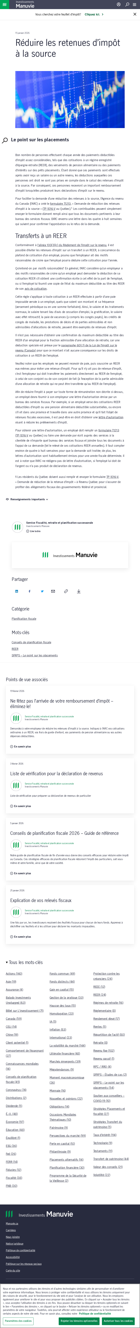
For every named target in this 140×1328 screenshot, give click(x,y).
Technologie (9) (102, 1143)
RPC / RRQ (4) (102, 1066)
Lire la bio (35, 531)
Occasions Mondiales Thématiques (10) (63, 1117)
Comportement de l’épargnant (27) (25, 1053)
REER (15, 649)
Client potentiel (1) (17, 1042)
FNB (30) (11, 1186)
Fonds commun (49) (62, 973)
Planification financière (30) (67, 1167)
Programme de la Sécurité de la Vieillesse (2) (68, 1178)
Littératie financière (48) (65, 1053)
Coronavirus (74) (16, 1090)
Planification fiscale (24, 618)
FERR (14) (12, 1162)
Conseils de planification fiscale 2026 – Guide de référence (64, 833)
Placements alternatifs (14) (66, 1159)
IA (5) (53, 1021)
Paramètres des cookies (18, 1321)
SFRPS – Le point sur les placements (35, 655)
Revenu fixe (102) (103, 1050)
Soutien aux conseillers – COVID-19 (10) (109, 1098)
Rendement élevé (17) (106, 1018)
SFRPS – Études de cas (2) (110, 1074)
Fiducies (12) (13, 1170)
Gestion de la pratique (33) (66, 997)
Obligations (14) (59, 1106)
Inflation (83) (58, 1029)
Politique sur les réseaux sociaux (24, 1264)
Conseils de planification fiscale (31, 642)
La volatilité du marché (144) (67, 1045)
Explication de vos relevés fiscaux (40, 900)
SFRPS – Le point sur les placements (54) (108, 1085)
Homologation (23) (62, 1013)
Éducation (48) (15, 1130)
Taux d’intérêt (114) (104, 1135)
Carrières (11, 1230)
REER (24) (99, 994)
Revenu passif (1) (103, 1058)
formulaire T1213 (60, 203)
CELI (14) (11, 1026)
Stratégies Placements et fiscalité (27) (109, 1111)
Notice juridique (14, 1244)
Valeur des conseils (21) (107, 1167)
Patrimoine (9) (59, 1127)
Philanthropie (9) (60, 1151)
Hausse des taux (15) (63, 1005)
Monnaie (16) (58, 1090)
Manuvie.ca (12, 1223)
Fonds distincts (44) (62, 981)
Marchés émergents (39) (65, 1061)
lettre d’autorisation (111, 417)
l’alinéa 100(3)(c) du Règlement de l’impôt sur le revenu (71, 245)
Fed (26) (11, 1154)
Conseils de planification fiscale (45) (21, 1080)
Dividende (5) (14, 1106)
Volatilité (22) (101, 1175)
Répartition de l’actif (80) (109, 1034)
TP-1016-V (49, 208)
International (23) (61, 1037)
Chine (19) (12, 1034)
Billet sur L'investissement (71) (25, 1010)
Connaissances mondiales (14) (22, 1066)
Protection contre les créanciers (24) (106, 976)
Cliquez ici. (92, 14)
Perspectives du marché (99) (68, 1135)
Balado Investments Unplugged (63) (18, 1000)
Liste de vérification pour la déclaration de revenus (56, 774)
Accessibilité (13, 1257)
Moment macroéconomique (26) (67, 1080)
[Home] (4, 4)
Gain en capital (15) (62, 989)
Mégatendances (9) (62, 1069)
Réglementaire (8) (104, 1010)
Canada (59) (14, 1018)
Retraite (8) (100, 1042)
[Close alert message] (135, 14)
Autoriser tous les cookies (118, 1321)
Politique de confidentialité (20, 1250)
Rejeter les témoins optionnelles (79, 1321)
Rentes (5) (99, 1026)
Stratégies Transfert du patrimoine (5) (107, 1125)
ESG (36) (11, 1146)
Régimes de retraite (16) (108, 1002)
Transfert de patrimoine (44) (111, 1159)
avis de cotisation (36, 288)
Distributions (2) (16, 1098)
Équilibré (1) (13, 1138)
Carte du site (13, 1271)
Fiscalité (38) (14, 1178)
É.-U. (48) (12, 1114)
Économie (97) (15, 1122)
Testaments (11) (102, 1151)
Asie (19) (11, 981)
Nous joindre (13, 1237)
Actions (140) (14, 973)
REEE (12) (99, 986)
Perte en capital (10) (62, 1143)
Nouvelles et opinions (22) (66, 1098)
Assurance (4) (14, 989)
